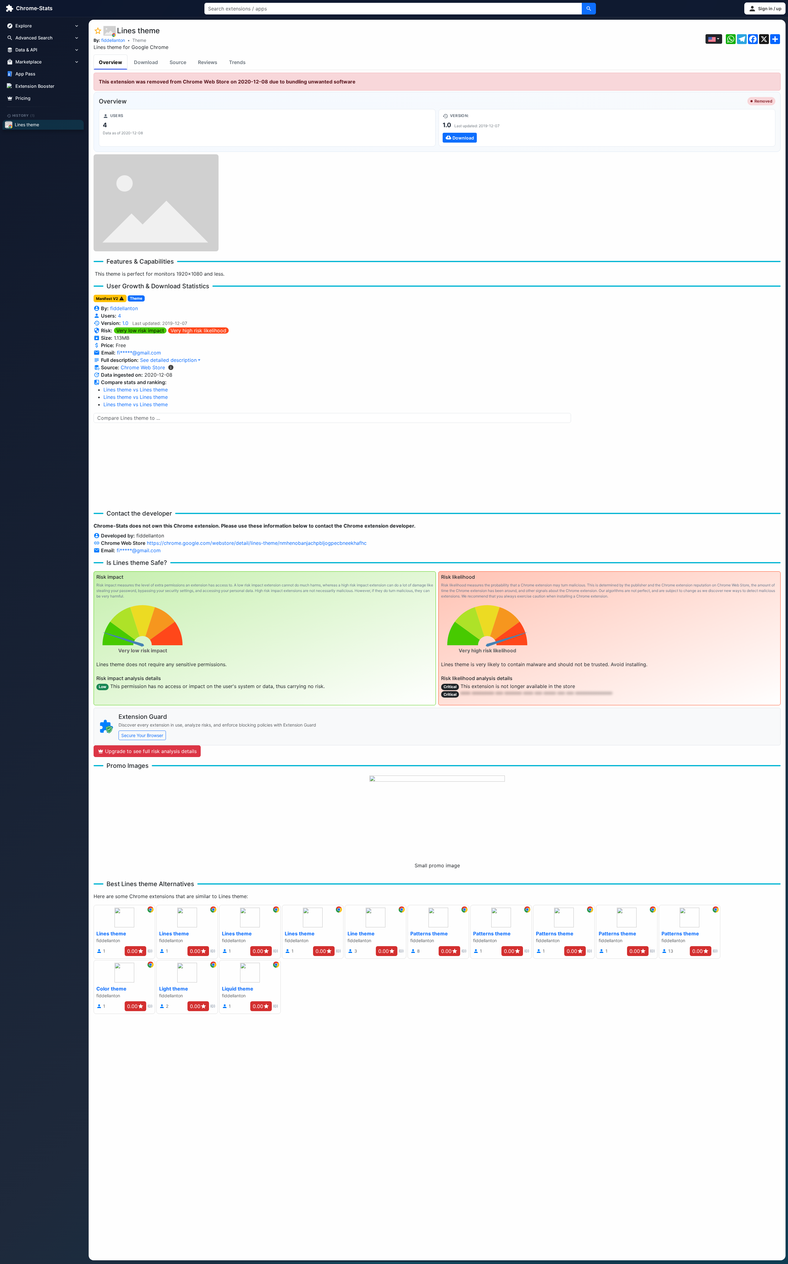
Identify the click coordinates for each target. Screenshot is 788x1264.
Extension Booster (34, 86)
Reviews (207, 62)
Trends (237, 62)
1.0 (125, 323)
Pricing (22, 98)
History (23, 115)
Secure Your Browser (142, 735)
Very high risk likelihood (198, 330)
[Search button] (589, 8)
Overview (110, 62)
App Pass (25, 74)
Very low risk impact (140, 330)
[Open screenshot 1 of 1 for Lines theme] (156, 202)
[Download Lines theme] (607, 127)
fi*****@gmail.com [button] (139, 353)
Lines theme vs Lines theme (135, 390)
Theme (139, 40)
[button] (765, 8)
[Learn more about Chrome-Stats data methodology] (171, 367)
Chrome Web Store (143, 367)
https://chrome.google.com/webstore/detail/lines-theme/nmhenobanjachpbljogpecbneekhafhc (257, 543)
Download (146, 62)
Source (178, 62)
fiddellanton (113, 40)
